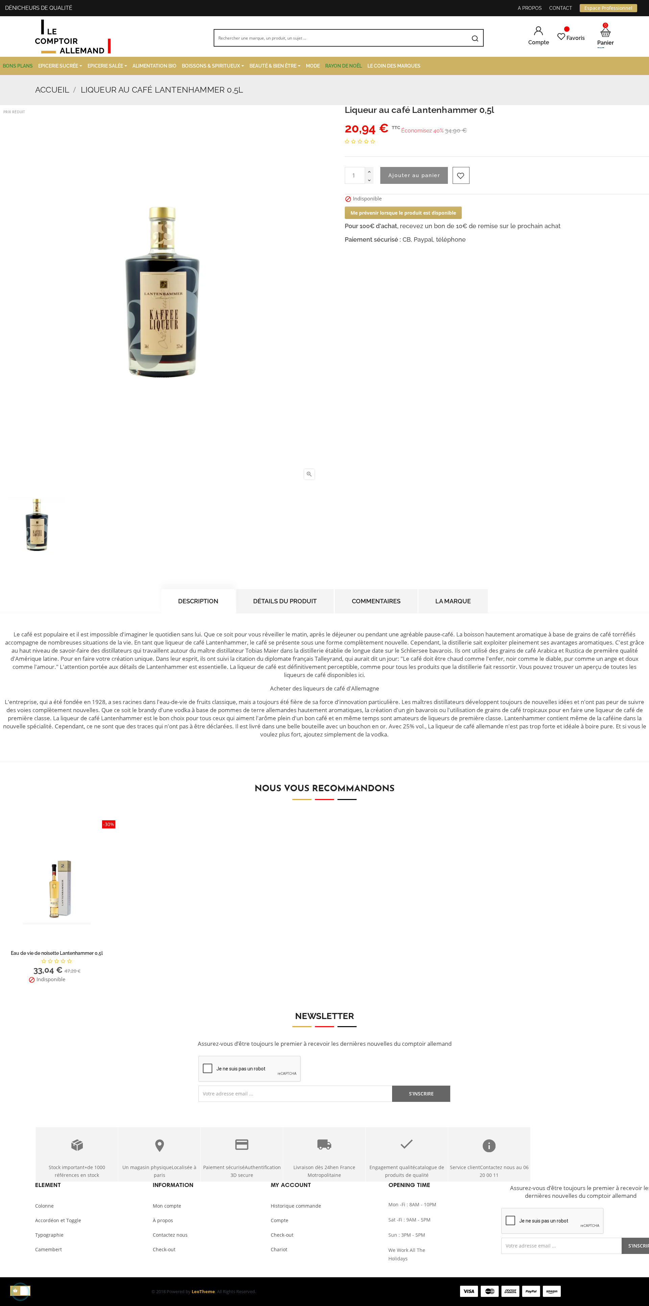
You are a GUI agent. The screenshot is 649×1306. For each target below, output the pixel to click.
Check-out (164, 1249)
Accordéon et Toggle (58, 1220)
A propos (530, 8)
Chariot (279, 1249)
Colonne (44, 1206)
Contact (560, 8)
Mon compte (167, 1206)
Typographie (49, 1235)
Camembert (48, 1249)
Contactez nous (170, 1235)
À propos (163, 1220)
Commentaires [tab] (376, 601)
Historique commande (296, 1206)
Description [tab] (198, 601)
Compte (279, 1220)
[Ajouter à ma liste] (461, 175)
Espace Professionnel (608, 8)
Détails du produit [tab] (285, 601)
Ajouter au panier (414, 175)
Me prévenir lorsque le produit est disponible (403, 213)
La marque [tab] (453, 601)
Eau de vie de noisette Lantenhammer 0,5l (57, 953)
